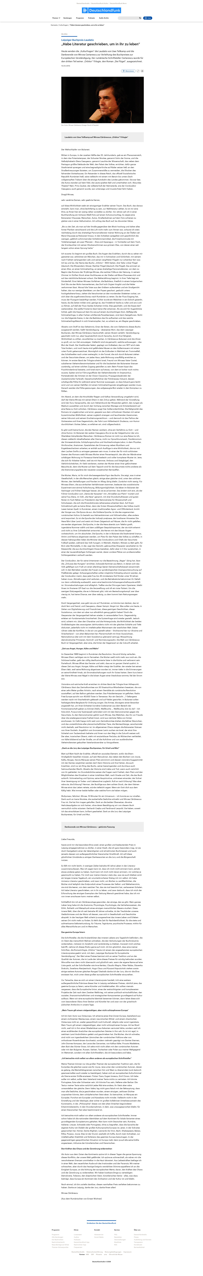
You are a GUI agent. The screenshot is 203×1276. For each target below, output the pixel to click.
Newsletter (118, 1237)
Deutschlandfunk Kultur (99, 3)
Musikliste (117, 1242)
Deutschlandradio (83, 3)
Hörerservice (98, 1234)
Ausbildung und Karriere (142, 1239)
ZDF (92, 1254)
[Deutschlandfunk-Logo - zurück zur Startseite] (101, 10)
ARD (87, 1254)
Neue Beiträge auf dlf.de (60, 1245)
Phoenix (99, 1254)
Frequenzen (78, 1247)
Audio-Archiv (104, 18)
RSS (115, 1245)
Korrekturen (138, 1245)
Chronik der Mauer (116, 1254)
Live (149, 18)
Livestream (78, 1234)
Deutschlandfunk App (81, 1242)
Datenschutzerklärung (95, 1252)
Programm (80, 18)
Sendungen (67, 18)
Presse (136, 1237)
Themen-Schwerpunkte (60, 1247)
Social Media (99, 1237)
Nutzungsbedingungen (113, 1252)
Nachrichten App (80, 1245)
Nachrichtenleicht (58, 1242)
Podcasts (91, 18)
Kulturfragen (63, 25)
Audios (76, 1237)
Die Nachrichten (57, 1239)
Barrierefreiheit (139, 1247)
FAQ (115, 1234)
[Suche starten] (140, 18)
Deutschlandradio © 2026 (101, 1261)
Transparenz (138, 1242)
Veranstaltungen (120, 1239)
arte (105, 1254)
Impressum (127, 1252)
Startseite (54, 25)
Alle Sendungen (57, 1237)
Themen (55, 18)
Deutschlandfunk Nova (118, 3)
